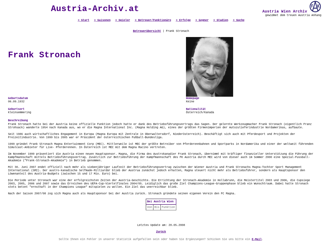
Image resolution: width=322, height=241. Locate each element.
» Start (83, 20)
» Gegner (202, 20)
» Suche (238, 20)
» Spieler (122, 20)
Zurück (161, 231)
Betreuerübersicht (147, 31)
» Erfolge (183, 20)
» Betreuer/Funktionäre (153, 20)
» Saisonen (102, 20)
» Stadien (220, 20)
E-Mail (257, 239)
